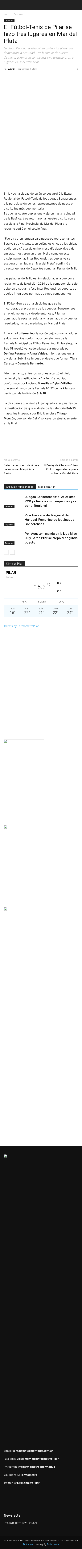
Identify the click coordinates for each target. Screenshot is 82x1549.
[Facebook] (19, 77)
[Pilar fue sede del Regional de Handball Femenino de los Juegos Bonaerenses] (13, 519)
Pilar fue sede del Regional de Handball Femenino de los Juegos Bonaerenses (49, 519)
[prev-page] (6, 552)
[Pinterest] (37, 77)
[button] (6, 5)
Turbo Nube (53, 1544)
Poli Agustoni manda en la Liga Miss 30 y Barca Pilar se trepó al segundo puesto (51, 538)
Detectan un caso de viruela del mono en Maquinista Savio (21, 469)
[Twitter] (28, 77)
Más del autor (46, 486)
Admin (11, 68)
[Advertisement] (43, 960)
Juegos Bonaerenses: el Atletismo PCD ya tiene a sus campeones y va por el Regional (50, 501)
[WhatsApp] (46, 77)
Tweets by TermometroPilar (21, 626)
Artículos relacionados (20, 486)
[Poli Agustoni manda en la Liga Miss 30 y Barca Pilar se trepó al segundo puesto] (13, 538)
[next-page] (12, 552)
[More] (55, 77)
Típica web (28, 1544)
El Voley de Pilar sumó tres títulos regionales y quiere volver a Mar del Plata (61, 469)
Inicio (6, 14)
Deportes (18, 14)
